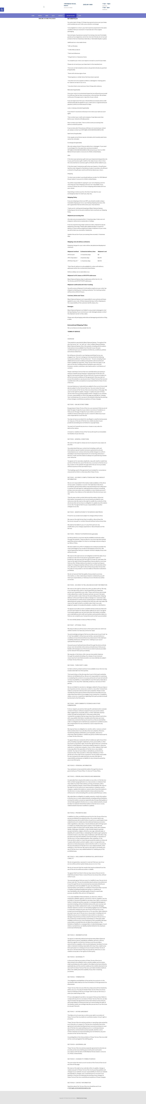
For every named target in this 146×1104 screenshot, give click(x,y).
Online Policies (71, 15)
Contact (60, 15)
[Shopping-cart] (115, 16)
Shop (79, 15)
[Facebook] (112, 16)
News (46, 15)
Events (40, 15)
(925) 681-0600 (87, 4)
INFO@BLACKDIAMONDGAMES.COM (80, 1088)
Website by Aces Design (82, 1098)
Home (33, 15)
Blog (53, 15)
